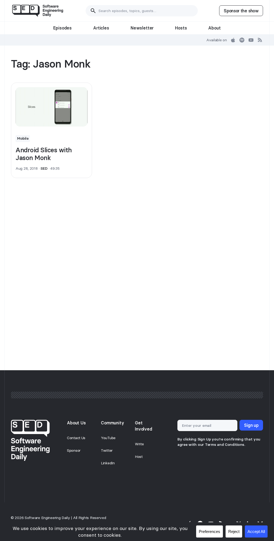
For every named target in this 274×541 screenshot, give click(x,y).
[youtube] (251, 40)
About (214, 28)
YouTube (108, 437)
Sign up (251, 425)
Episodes (62, 28)
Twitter (107, 450)
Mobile (22, 138)
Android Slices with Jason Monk (44, 154)
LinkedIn (108, 463)
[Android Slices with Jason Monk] (51, 107)
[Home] (37, 10)
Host (139, 456)
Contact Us (76, 437)
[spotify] (242, 40)
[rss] (260, 40)
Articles (101, 28)
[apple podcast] (233, 40)
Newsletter (142, 28)
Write (139, 444)
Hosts (181, 28)
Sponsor (74, 450)
